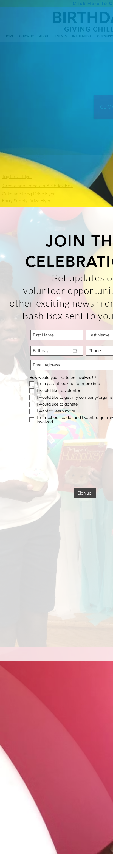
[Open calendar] (75, 351)
